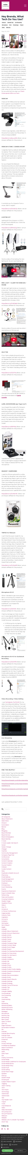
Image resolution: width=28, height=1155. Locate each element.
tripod (21, 25)
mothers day (5, 1015)
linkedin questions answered (11, 971)
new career (5, 1019)
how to (4, 907)
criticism (4, 867)
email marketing (7, 881)
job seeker (5, 923)
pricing (4, 1041)
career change (6, 847)
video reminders (7, 1109)
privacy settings (7, 1043)
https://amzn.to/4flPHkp (9, 426)
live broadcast (6, 993)
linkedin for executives (9, 953)
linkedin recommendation (10, 975)
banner (4, 827)
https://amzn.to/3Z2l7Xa (9, 372)
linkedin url (5, 989)
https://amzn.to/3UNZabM (10, 303)
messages (4, 1011)
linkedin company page (9, 943)
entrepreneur (6, 885)
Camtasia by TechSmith (12, 702)
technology (15, 25)
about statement (7, 819)
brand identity (6, 839)
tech (10, 25)
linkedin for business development (13, 951)
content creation (7, 863)
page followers (6, 1025)
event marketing (7, 887)
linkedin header (7, 957)
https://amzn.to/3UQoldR (9, 565)
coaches (4, 851)
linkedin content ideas (9, 945)
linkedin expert (6, 949)
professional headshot (8, 1045)
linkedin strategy (7, 983)
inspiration (5, 917)
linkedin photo (6, 965)
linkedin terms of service (10, 985)
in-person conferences (9, 911)
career (4, 845)
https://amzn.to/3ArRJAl (9, 609)
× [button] (26, 1135)
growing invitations (8, 899)
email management (8, 879)
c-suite (4, 841)
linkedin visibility (7, 991)
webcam (8, 27)
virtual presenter (7, 1113)
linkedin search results (9, 979)
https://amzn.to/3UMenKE (10, 493)
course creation (7, 865)
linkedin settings (7, 981)
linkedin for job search (9, 955)
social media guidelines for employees (14, 1061)
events (4, 889)
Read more (19, 1139)
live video (5, 997)
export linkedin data (8, 893)
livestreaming (6, 999)
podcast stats (6, 1035)
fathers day (5, 895)
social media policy (7, 1065)
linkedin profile (6, 967)
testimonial (5, 1093)
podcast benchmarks (8, 1033)
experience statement (9, 891)
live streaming (18, 22)
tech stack (5, 1089)
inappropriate (6, 913)
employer (5, 883)
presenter (5, 1039)
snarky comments (7, 1057)
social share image (7, 1071)
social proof (5, 1067)
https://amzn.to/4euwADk (9, 138)
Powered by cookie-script (6, 1153)
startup (4, 1075)
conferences (5, 857)
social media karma (8, 1063)
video (3, 27)
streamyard (5, 1079)
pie (3, 1029)
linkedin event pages (8, 947)
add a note (5, 821)
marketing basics (7, 1005)
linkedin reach (6, 973)
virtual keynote (6, 1112)
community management (10, 853)
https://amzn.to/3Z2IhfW (9, 662)
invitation (4, 921)
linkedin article (6, 935)
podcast (4, 1031)
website (4, 1117)
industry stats (6, 915)
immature (5, 909)
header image (6, 901)
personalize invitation (8, 1027)
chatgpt (4, 849)
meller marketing (7, 1009)
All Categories (6, 817)
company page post (8, 855)
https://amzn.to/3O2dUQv (10, 208)
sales (3, 1051)
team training (6, 1085)
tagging (4, 1083)
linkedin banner (7, 937)
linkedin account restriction (11, 933)
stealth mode (6, 1077)
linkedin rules (6, 977)
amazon (4, 22)
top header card (7, 1099)
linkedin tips (10, 22)
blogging (4, 831)
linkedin (4, 929)
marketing (5, 1003)
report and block (7, 1047)
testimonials (5, 1095)
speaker (4, 1073)
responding (5, 1049)
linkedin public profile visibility (11, 969)
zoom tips (5, 1122)
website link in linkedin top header (13, 1120)
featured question (8, 897)
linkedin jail (5, 961)
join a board (5, 925)
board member (6, 833)
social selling (6, 1069)
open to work (6, 1021)
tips (3, 1097)
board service (6, 835)
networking (5, 1017)
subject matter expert (9, 1081)
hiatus (4, 905)
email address (6, 877)
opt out (4, 1023)
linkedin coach (6, 941)
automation (5, 825)
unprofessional (6, 1105)
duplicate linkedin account (10, 873)
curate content (6, 869)
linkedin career (6, 939)
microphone (4, 25)
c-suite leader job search (10, 843)
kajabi (3, 927)
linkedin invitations (8, 959)
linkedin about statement (10, 931)
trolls (3, 1103)
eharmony (5, 875)
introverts (5, 919)
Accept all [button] (7, 1150)
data (3, 871)
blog (3, 829)
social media (5, 1059)
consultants (5, 859)
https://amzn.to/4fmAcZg (9, 227)
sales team (5, 1053)
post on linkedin (7, 1037)
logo (3, 1001)
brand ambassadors (8, 837)
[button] (14, 1147)
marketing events (7, 1007)
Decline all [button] (20, 1150)
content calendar (7, 861)
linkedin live (6, 963)
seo (3, 1055)
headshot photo (7, 903)
